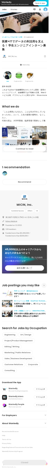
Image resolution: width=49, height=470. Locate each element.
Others (30, 211)
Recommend (24, 182)
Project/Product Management (19, 340)
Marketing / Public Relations (18, 352)
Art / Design (25, 334)
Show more (42, 95)
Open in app (40, 3)
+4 (37, 211)
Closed (24, 462)
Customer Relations (14, 364)
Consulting (10, 370)
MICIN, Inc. (24, 205)
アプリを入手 (40, 389)
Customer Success (17, 211)
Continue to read (24, 148)
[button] (25, 382)
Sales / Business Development (18, 358)
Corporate (33, 364)
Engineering (10, 334)
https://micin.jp (11, 221)
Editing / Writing (12, 346)
